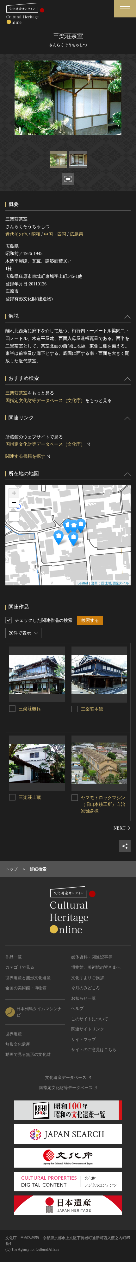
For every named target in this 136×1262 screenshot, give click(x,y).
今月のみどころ (85, 987)
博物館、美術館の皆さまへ (96, 967)
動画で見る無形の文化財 (28, 1054)
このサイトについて (89, 1019)
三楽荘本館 (92, 709)
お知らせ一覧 (83, 998)
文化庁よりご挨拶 (87, 977)
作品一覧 (13, 957)
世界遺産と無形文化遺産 (28, 977)
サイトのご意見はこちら (93, 1049)
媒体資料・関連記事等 (91, 957)
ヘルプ (77, 1008)
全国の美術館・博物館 (25, 987)
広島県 (76, 234)
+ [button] (14, 493)
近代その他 (16, 234)
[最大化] (14, 516)
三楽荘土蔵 (30, 797)
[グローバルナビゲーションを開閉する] (125, 8)
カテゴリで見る (19, 967)
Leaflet (82, 582)
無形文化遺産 (17, 1044)
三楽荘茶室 (16, 393)
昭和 (35, 234)
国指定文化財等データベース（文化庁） (45, 400)
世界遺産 (13, 1033)
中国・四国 (55, 234)
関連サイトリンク (87, 1029)
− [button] (14, 503)
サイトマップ (83, 1039)
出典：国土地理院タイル (110, 582)
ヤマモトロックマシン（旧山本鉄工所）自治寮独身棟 (103, 804)
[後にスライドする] (122, 828)
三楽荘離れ (30, 708)
